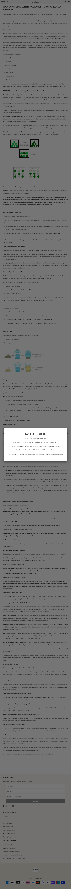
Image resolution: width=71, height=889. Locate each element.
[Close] (65, 430)
